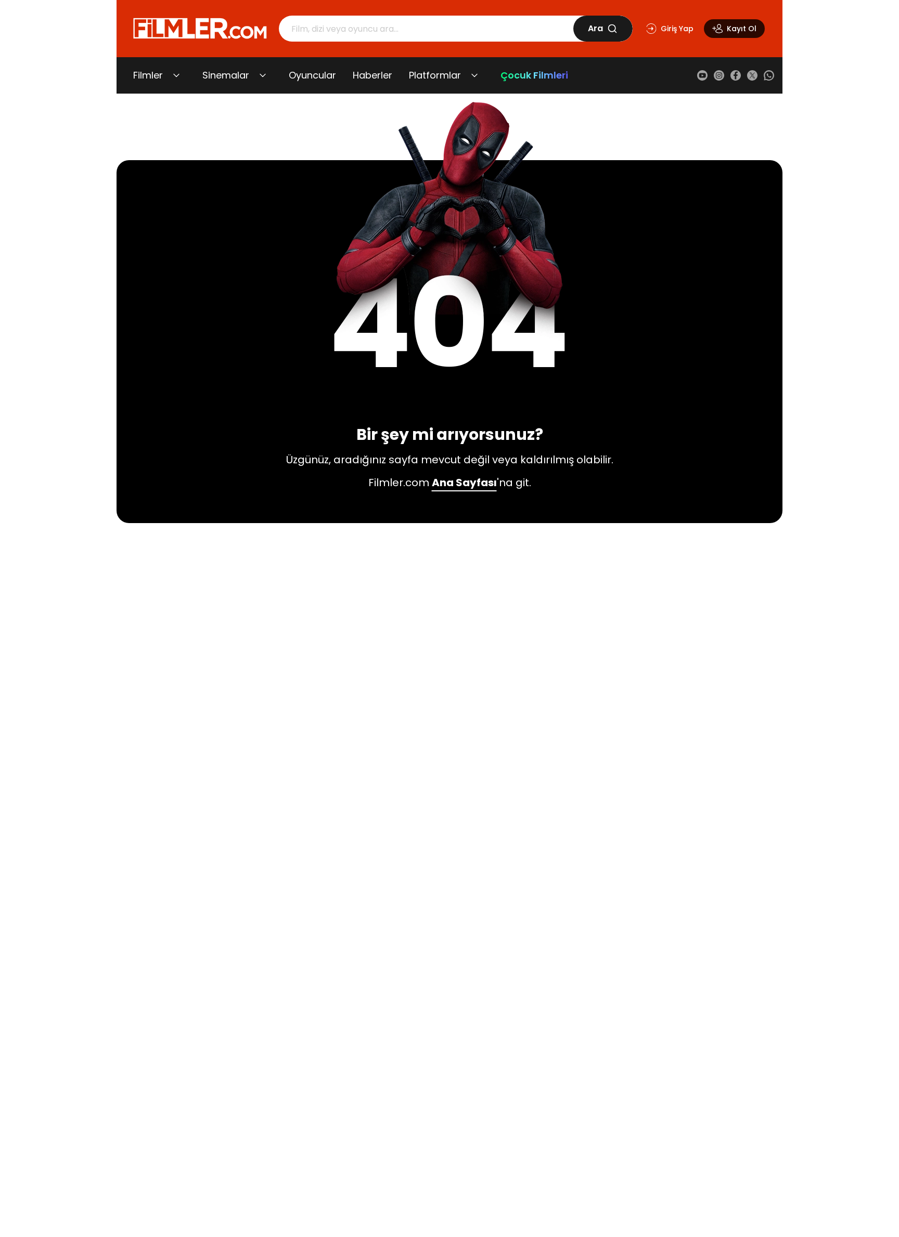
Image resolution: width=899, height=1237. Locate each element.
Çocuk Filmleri (534, 75)
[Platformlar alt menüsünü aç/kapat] (474, 75)
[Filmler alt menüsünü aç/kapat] (176, 75)
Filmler (148, 75)
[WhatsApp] (769, 75)
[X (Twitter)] (752, 75)
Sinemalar (225, 75)
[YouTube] (702, 75)
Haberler (372, 75)
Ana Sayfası (464, 482)
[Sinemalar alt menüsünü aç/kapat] (262, 75)
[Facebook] (735, 75)
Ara (595, 28)
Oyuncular (312, 75)
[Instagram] (719, 75)
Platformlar (435, 75)
